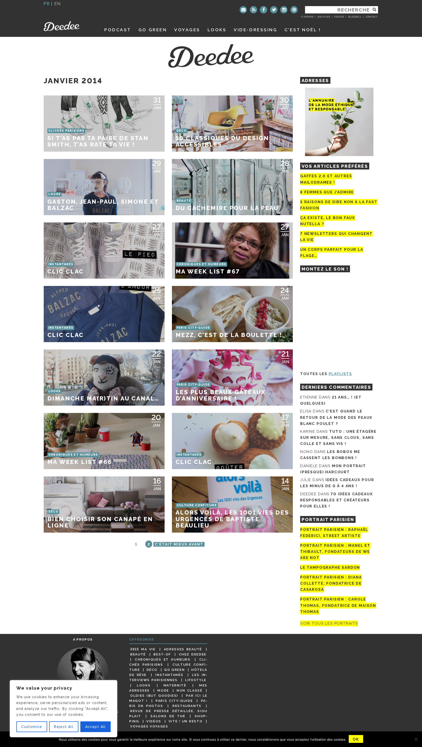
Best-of (162, 654)
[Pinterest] (294, 9)
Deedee (68, 26)
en (57, 3)
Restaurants (186, 706)
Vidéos (153, 721)
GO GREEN (152, 29)
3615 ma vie (142, 649)
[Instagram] (283, 9)
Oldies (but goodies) (154, 695)
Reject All (63, 727)
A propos (307, 17)
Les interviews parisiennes (168, 677)
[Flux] (253, 9)
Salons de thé (167, 716)
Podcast (117, 29)
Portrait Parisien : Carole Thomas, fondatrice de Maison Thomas (338, 605)
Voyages (187, 29)
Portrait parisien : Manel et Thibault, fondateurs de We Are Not (335, 551)
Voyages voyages (149, 726)
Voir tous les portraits (329, 623)
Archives (323, 17)
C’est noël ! (303, 29)
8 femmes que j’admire (327, 192)
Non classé (189, 690)
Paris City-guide (174, 701)
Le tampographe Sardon (330, 567)
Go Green (174, 670)
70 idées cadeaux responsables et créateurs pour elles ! (336, 500)
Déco (152, 670)
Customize (31, 727)
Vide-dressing (255, 29)
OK (356, 739)
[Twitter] (273, 9)
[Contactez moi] (243, 9)
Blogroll (355, 17)
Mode (163, 690)
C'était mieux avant (179, 544)
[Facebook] (263, 9)
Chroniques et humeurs (162, 659)
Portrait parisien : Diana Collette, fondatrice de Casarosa (331, 583)
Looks (217, 29)
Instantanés (169, 675)
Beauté (138, 654)
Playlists (340, 374)
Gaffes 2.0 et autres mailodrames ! (326, 179)
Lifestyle (195, 680)
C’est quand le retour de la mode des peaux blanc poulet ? (336, 417)
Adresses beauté (183, 649)
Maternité (174, 685)
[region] (63, 708)
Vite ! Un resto (186, 721)
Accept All (95, 727)
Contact (372, 17)
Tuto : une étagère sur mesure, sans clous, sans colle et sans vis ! (338, 437)
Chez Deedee (192, 654)
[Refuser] (415, 739)
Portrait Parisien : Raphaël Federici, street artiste (334, 532)
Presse (339, 17)
